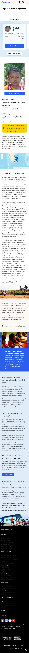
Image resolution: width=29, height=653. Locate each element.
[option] (14, 37)
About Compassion (6, 586)
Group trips (5, 561)
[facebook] (2, 620)
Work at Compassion (6, 579)
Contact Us (5, 615)
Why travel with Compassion (9, 559)
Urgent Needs (5, 538)
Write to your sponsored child (9, 605)
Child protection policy (18, 624)
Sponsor (14, 46)
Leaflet (14, 168)
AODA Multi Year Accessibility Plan (9, 628)
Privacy (10, 624)
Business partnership (7, 573)
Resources (4, 571)
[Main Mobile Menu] (26, 2)
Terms (5, 624)
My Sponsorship (7, 598)
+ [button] (2, 155)
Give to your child (6, 540)
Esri (22, 168)
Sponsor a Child (7, 530)
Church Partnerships (6, 577)
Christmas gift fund (6, 565)
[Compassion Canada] (5, 2)
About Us (4, 583)
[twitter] (10, 620)
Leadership (4, 594)
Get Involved (6, 552)
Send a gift (4, 607)
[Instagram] (6, 620)
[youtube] (13, 620)
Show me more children (14, 53)
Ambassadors (5, 567)
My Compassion (5, 601)
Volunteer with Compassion (8, 555)
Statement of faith (7, 588)
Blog (3, 611)
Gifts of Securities (6, 546)
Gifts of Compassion (6, 548)
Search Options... (14, 19)
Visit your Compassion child (8, 557)
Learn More (8, 474)
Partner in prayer (5, 569)
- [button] (2, 158)
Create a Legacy (5, 544)
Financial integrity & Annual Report (10, 592)
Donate (4, 535)
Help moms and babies (7, 542)
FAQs (2, 624)
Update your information (7, 603)
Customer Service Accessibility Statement (11, 626)
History (4, 590)
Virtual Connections (7, 563)
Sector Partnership (6, 575)
